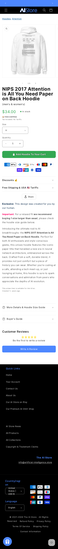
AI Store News (13, 426)
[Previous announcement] (5, 3)
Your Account (13, 382)
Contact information (30, 531)
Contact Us (12, 388)
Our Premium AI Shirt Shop (20, 409)
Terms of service (21, 526)
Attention (17, 18)
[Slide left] (22, 83)
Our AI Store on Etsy (16, 402)
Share (31, 197)
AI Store (32, 517)
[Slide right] (35, 83)
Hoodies (6, 18)
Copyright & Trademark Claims (22, 446)
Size (4, 124)
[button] (6, 10)
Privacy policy (44, 521)
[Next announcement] (52, 3)
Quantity (6, 137)
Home (9, 375)
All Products (12, 433)
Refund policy (27, 521)
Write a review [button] (28, 349)
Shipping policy (41, 526)
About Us (11, 395)
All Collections (13, 440)
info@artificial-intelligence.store (35, 462)
